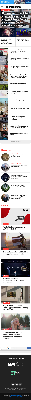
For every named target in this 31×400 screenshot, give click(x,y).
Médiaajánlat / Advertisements (18, 388)
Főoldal (7, 388)
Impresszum (12, 389)
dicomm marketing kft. (16, 395)
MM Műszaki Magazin (15, 396)
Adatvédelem (20, 389)
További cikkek (15, 141)
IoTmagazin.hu (23, 396)
